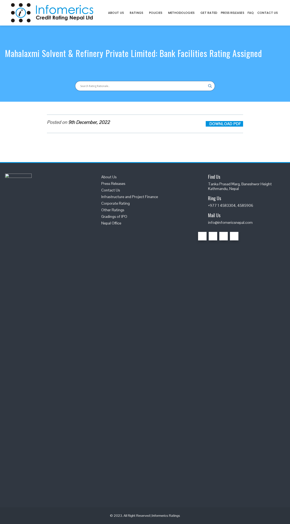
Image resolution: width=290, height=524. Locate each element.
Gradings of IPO (114, 216)
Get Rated (208, 13)
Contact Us (267, 13)
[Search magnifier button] (210, 86)
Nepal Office (111, 223)
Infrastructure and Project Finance (129, 196)
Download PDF (226, 123)
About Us (116, 13)
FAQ (251, 13)
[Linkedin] (223, 236)
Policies (155, 13)
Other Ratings (112, 209)
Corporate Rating (115, 203)
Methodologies (181, 13)
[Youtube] (234, 236)
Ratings (136, 13)
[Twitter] (213, 236)
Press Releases (232, 13)
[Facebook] (202, 236)
